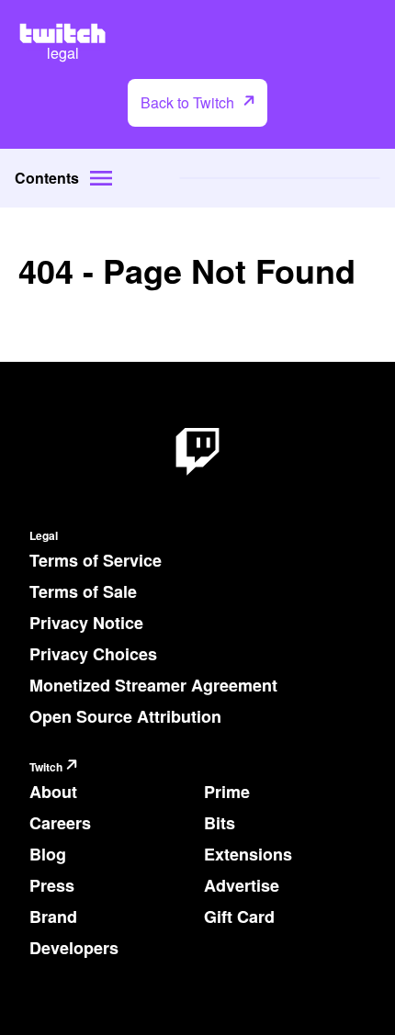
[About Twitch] (197, 452)
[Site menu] (101, 178)
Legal (43, 536)
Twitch (45, 767)
